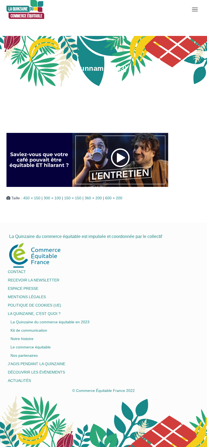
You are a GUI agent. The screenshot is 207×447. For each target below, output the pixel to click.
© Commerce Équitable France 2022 (103, 390)
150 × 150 (72, 198)
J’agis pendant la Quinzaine (36, 364)
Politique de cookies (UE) (34, 305)
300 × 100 (52, 198)
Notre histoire (22, 339)
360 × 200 (93, 198)
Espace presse (23, 288)
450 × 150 (31, 198)
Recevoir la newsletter (33, 280)
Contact (17, 272)
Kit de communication (29, 330)
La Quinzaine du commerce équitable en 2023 (50, 322)
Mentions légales (27, 297)
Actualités (19, 380)
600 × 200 (113, 198)
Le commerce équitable (31, 347)
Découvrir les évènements (36, 372)
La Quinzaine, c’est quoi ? (34, 313)
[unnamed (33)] (87, 159)
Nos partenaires (24, 355)
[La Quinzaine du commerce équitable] (8, 9)
